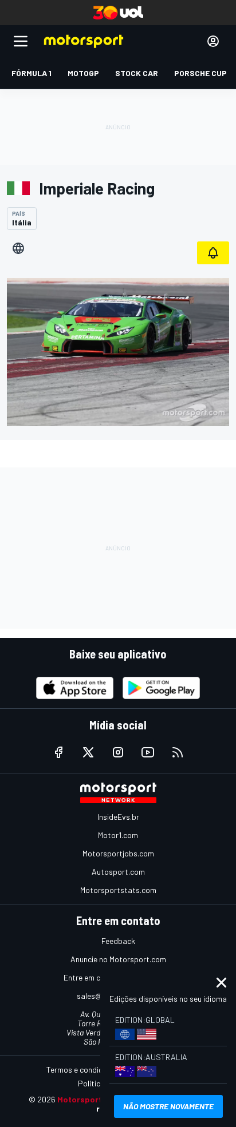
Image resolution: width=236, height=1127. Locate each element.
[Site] (18, 248)
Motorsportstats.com (118, 890)
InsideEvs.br (118, 817)
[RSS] (177, 752)
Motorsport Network (97, 1099)
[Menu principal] (20, 41)
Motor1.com (118, 835)
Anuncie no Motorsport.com (118, 959)
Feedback (118, 941)
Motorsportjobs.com (118, 853)
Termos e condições (80, 1069)
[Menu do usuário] (213, 41)
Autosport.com (118, 871)
